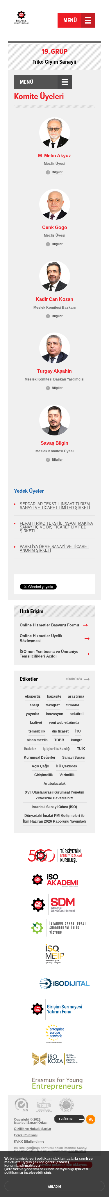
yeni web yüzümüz (64, 723)
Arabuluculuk (55, 784)
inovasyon (54, 714)
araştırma (76, 696)
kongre (77, 740)
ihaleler (30, 749)
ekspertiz (32, 696)
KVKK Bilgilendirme (29, 1141)
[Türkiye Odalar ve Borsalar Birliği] (66, 1105)
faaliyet (36, 723)
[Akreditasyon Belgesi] (44, 1105)
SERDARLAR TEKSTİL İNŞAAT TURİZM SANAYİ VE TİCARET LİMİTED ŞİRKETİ (55, 506)
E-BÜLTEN (65, 1119)
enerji (34, 705)
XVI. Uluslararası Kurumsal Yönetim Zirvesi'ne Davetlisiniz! (54, 795)
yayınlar (32, 714)
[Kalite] (21, 1105)
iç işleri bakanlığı (56, 749)
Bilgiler (57, 172)
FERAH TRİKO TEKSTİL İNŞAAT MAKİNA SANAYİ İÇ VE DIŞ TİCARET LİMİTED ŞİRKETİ (56, 527)
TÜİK (81, 749)
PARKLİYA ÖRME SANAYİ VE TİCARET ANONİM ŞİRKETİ (54, 548)
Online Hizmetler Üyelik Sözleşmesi (41, 638)
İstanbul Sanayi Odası (35, 21)
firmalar (72, 705)
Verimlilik (67, 775)
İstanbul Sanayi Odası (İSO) (54, 807)
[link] (41, 904)
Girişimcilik (43, 775)
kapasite (54, 696)
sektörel (76, 714)
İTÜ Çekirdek (66, 766)
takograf (53, 705)
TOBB (59, 740)
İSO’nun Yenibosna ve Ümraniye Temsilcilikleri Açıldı (49, 654)
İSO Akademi (54, 879)
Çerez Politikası (25, 1135)
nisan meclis (37, 740)
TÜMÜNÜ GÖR (74, 679)
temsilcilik (36, 731)
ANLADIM (54, 1186)
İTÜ (78, 731)
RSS (90, 1119)
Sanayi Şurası (73, 757)
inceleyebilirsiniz (37, 1173)
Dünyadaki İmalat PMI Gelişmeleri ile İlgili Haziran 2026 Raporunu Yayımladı (54, 818)
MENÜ (70, 20)
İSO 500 (54, 855)
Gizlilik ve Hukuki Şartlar (32, 1128)
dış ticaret (60, 731)
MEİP (54, 954)
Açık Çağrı (40, 766)
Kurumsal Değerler (40, 757)
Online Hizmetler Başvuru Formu (49, 625)
